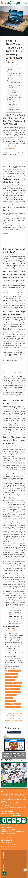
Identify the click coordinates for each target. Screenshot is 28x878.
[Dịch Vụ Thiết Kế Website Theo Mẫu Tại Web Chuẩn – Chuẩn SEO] (14, 746)
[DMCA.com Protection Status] (17, 815)
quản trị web (8, 698)
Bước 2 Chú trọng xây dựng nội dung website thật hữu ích (14, 106)
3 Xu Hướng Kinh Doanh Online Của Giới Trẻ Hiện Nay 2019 (14, 714)
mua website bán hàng (14, 671)
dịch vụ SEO (8, 704)
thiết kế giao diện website (12, 689)
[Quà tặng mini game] (14, 773)
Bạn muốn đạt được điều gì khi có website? (14, 95)
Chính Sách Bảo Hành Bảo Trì (9, 845)
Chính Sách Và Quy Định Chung (10, 842)
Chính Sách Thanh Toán (8, 847)
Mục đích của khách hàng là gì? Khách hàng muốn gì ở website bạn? (14, 91)
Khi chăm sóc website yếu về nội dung (14, 98)
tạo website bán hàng (11, 677)
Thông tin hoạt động (11, 695)
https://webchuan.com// (15, 631)
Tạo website (16, 704)
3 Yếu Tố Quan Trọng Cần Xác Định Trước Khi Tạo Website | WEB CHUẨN (14, 75)
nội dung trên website (11, 674)
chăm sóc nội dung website (12, 707)
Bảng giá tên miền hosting (8, 833)
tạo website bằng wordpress (13, 683)
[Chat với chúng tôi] (25, 870)
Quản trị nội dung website (12, 692)
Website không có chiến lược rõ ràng (14, 79)
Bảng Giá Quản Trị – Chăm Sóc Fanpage (12, 831)
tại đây (16, 619)
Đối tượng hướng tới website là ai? (14, 86)
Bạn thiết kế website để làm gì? (14, 83)
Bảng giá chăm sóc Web (8, 829)
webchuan (14, 61)
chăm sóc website (10, 701)
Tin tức (15, 65)
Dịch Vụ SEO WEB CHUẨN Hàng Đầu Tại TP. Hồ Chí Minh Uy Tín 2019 (13, 720)
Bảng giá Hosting (6, 835)
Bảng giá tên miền (6, 838)
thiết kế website (9, 680)
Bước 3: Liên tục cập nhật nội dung (14, 110)
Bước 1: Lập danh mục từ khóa (14, 101)
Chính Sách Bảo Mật (7, 849)
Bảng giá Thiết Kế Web (7, 827)
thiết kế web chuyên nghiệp (13, 686)
